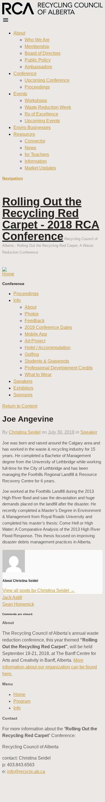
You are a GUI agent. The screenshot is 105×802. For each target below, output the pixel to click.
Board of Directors (42, 53)
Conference (25, 73)
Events (20, 93)
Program (22, 701)
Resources (24, 134)
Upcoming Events (42, 120)
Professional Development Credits (59, 367)
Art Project (35, 340)
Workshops (36, 100)
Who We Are (37, 39)
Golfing (32, 354)
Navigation (12, 178)
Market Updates (40, 168)
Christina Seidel (25, 432)
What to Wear (38, 374)
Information (36, 161)
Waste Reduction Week (48, 107)
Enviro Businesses (32, 127)
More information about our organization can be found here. (49, 667)
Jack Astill (12, 597)
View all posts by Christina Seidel (39, 590)
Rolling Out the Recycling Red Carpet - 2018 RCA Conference (50, 218)
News (30, 147)
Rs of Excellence (41, 114)
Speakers (22, 381)
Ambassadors (38, 66)
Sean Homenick (18, 604)
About (19, 33)
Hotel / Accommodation (48, 347)
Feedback (35, 320)
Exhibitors (23, 388)
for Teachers (37, 154)
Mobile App (36, 334)
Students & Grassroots (47, 361)
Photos (32, 313)
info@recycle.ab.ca (26, 771)
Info (17, 300)
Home (19, 694)
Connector (35, 141)
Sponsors (22, 394)
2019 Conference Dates (48, 327)
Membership (37, 46)
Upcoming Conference (47, 80)
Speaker (88, 432)
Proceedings (37, 87)
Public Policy (38, 60)
